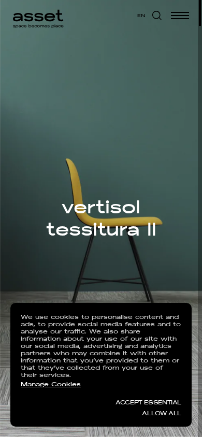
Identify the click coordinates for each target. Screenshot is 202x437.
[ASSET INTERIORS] (38, 15)
